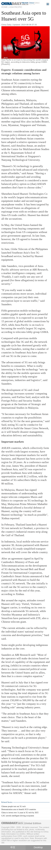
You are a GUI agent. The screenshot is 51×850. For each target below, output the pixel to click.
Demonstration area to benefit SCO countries (18, 809)
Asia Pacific (15, 7)
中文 (12, 847)
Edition (34, 3)
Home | (5, 7)
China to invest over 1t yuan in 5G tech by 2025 (19, 812)
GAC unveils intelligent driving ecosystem (17, 816)
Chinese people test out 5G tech (13, 806)
